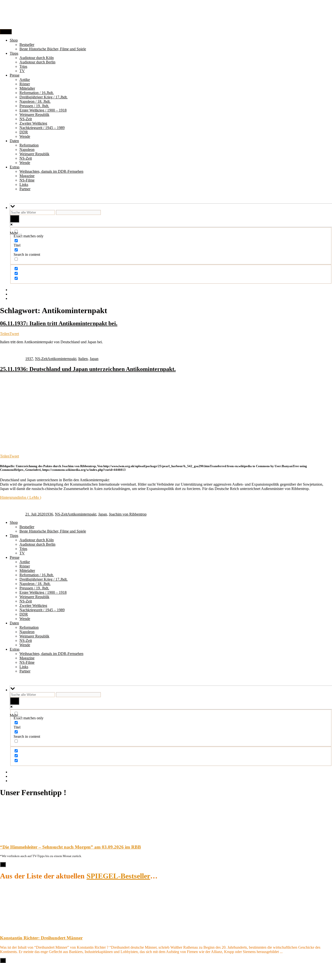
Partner (24, 189)
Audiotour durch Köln (36, 58)
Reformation (29, 145)
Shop (14, 40)
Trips (23, 66)
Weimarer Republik (34, 114)
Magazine (27, 176)
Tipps (14, 53)
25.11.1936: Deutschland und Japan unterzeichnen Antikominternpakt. (88, 369)
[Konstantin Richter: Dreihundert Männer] (12, 928)
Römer (24, 84)
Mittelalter (27, 88)
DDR (23, 132)
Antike (24, 79)
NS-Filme (27, 180)
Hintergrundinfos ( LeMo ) (20, 497)
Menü (6, 32)
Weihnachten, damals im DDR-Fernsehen (51, 171)
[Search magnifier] (14, 219)
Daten (14, 141)
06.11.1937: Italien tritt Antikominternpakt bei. (58, 323)
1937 (29, 359)
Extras (14, 167)
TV (22, 71)
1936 (49, 514)
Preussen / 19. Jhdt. (34, 106)
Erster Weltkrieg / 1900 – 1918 (43, 110)
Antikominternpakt (61, 359)
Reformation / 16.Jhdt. (36, 93)
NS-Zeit (25, 119)
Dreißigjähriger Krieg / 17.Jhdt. (43, 97)
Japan (94, 359)
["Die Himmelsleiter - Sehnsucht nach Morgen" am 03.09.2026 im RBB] (12, 837)
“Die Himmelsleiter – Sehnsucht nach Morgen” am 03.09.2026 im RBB (70, 847)
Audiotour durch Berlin (37, 62)
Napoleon (27, 149)
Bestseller (26, 45)
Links (23, 184)
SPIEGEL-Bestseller (118, 876)
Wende (24, 136)
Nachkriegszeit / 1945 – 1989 (42, 128)
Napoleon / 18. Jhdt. (35, 101)
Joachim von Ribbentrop (128, 514)
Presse (14, 75)
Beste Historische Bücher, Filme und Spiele (52, 49)
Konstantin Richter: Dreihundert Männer (41, 937)
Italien (83, 359)
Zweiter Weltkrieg (33, 123)
